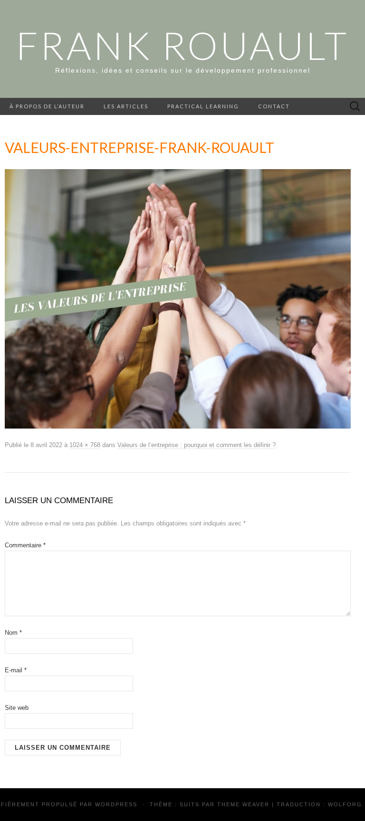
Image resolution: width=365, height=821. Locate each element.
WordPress (116, 804)
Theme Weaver (243, 804)
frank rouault (182, 45)
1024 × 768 (84, 445)
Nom (13, 632)
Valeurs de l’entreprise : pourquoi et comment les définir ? (196, 445)
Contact (274, 106)
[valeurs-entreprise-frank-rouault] (178, 298)
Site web (17, 707)
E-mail (16, 670)
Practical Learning (203, 106)
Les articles (126, 106)
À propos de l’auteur (47, 106)
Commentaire (25, 545)
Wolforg (345, 804)
